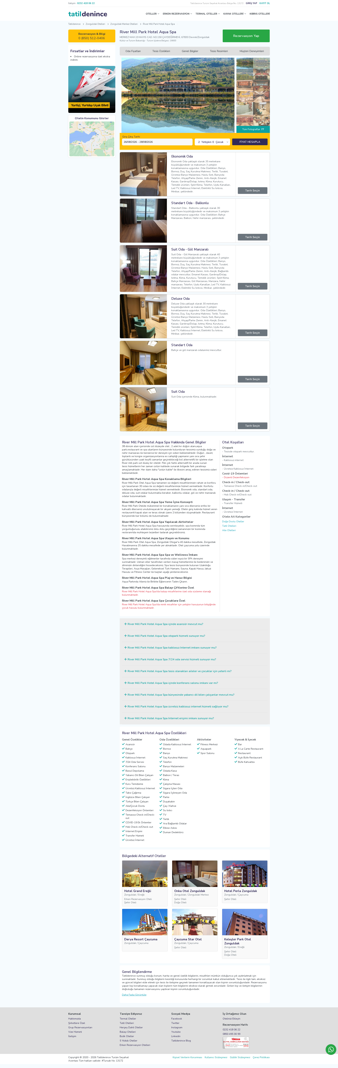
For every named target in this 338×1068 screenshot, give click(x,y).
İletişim (72, 1036)
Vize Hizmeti (75, 1032)
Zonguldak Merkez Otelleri (124, 24)
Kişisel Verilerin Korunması (187, 1057)
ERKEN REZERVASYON (176, 13)
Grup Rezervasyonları (80, 1027)
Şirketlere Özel (76, 1023)
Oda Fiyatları (133, 51)
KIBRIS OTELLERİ (260, 13)
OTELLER (151, 13)
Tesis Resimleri (219, 51)
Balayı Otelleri (128, 1032)
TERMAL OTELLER (206, 13)
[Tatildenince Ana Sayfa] (87, 14)
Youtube (176, 1032)
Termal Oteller (128, 1018)
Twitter (175, 1023)
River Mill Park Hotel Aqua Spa (159, 24)
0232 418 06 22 (231, 1029)
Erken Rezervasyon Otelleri (135, 1045)
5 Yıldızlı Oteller (128, 1040)
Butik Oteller (127, 1036)
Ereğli (141, 894)
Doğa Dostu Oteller (233, 521)
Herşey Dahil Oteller (131, 1027)
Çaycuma (243, 894)
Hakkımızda (74, 1018)
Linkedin (175, 1036)
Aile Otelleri (229, 530)
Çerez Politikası (261, 1057)
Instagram (176, 1027)
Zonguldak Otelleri (95, 24)
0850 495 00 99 (231, 1034)
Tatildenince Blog (181, 1040)
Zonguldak (130, 894)
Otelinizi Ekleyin (231, 1018)
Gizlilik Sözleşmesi (240, 1057)
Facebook (176, 1018)
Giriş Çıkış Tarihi (131, 136)
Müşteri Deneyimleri (252, 51)
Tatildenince (74, 24)
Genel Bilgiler (190, 51)
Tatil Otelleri (229, 526)
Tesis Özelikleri (161, 51)
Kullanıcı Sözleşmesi (216, 1057)
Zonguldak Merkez (198, 894)
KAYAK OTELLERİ (233, 13)
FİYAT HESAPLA (250, 142)
